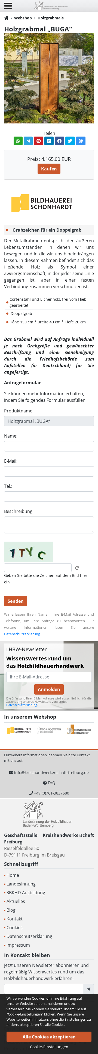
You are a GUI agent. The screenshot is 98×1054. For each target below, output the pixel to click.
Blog (11, 910)
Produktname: (18, 411)
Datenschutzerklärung (22, 633)
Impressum (18, 945)
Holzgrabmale (51, 17)
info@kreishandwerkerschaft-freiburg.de (51, 772)
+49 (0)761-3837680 (51, 793)
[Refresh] (77, 568)
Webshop (23, 17)
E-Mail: (10, 461)
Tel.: (8, 486)
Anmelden (49, 689)
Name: (10, 436)
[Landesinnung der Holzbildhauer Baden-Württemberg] (51, 5)
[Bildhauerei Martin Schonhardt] (42, 203)
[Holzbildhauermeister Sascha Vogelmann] (49, 730)
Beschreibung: (18, 511)
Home (13, 875)
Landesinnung (21, 884)
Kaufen (49, 169)
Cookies (15, 928)
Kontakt (15, 919)
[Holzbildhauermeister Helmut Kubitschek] (79, 730)
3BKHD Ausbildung (26, 893)
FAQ (51, 782)
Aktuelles (16, 901)
